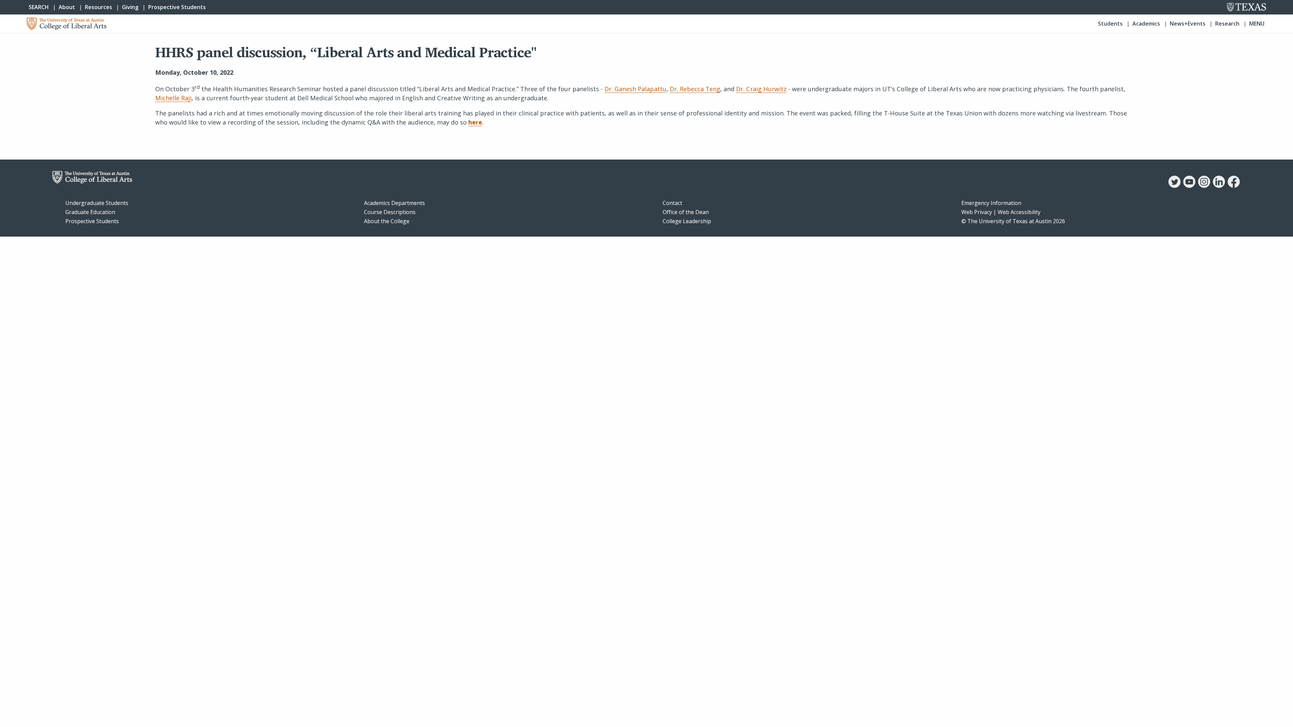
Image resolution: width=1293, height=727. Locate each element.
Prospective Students (177, 7)
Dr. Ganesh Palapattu (635, 89)
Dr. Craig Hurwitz (761, 89)
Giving (130, 7)
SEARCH (39, 7)
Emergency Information (991, 203)
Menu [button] (1256, 23)
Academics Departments (394, 203)
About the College (386, 221)
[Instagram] (1204, 185)
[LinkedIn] (1219, 185)
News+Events (1187, 23)
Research (1227, 23)
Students (1110, 23)
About (67, 7)
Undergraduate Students (96, 203)
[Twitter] (1174, 185)
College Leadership (687, 221)
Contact (672, 203)
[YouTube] (1189, 185)
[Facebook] (1233, 185)
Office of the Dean (686, 212)
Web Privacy (976, 212)
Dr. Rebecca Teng (695, 89)
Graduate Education (90, 212)
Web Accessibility (1019, 212)
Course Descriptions (390, 212)
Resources (98, 7)
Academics (1146, 23)
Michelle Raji (173, 98)
